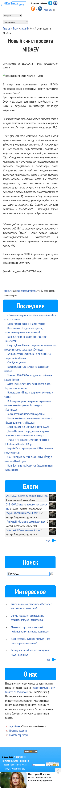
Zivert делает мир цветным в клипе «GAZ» (28, 427)
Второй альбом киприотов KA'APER (23, 513)
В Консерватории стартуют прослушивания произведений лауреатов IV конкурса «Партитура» (27, 405)
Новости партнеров (18, 735)
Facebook (47, 10)
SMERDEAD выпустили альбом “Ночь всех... (27, 496)
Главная (6, 28)
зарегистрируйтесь (26, 291)
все (48, 659)
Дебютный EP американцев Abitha (23, 530)
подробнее (14, 726)
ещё (48, 540)
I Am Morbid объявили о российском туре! (26, 521)
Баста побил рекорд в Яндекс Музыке (26, 323)
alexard (24, 28)
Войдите (8, 291)
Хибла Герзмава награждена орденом (26, 414)
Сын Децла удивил (16, 362)
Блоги (15, 28)
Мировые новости (18, 730)
